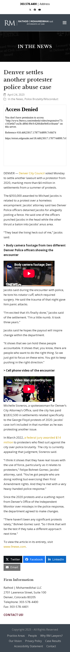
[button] (64, 22)
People (32, 636)
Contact (51, 646)
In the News (15, 99)
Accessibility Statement (28, 646)
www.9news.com (15, 547)
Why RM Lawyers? (51, 636)
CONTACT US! (13, 615)
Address (45, 4)
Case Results (53, 641)
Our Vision (15, 641)
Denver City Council (32, 173)
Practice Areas (16, 636)
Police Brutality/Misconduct (41, 99)
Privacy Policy (33, 641)
